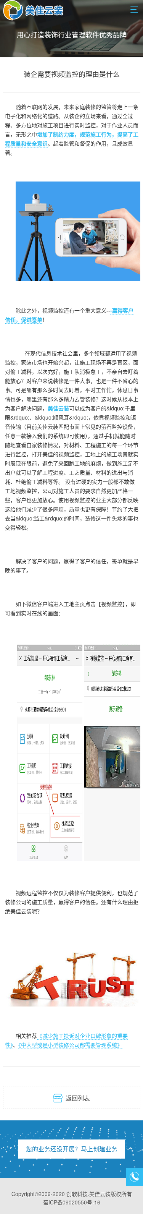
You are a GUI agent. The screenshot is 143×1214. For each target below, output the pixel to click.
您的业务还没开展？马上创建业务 (71, 1148)
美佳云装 (58, 408)
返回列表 (71, 1098)
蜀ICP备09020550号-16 (71, 1202)
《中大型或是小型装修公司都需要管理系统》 (70, 1045)
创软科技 (77, 1194)
